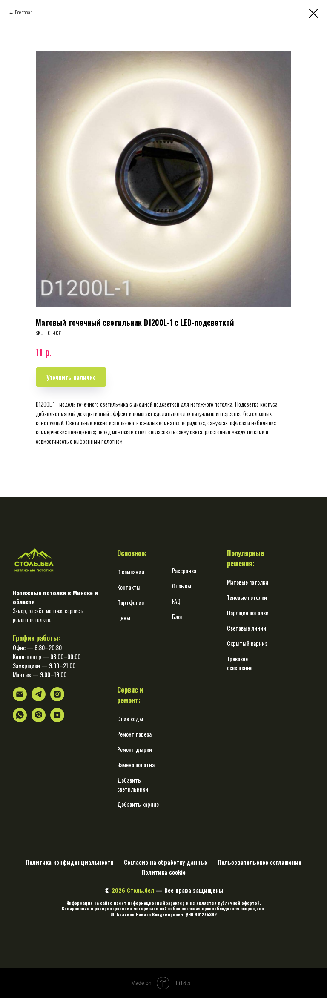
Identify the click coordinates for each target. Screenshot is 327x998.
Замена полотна (136, 764)
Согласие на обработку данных (165, 861)
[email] (20, 699)
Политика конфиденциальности (70, 861)
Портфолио (130, 602)
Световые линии (246, 627)
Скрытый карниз (247, 643)
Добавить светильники (132, 784)
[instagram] (57, 699)
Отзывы (181, 585)
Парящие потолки (248, 612)
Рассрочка (184, 570)
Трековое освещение (239, 663)
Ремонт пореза (134, 733)
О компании (130, 571)
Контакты (129, 586)
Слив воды (130, 718)
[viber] (39, 719)
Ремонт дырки (134, 749)
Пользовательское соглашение (259, 861)
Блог (177, 616)
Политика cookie (163, 871)
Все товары (25, 12)
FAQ (176, 601)
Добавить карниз (138, 804)
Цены (123, 617)
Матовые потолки (247, 581)
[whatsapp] (20, 719)
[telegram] (39, 699)
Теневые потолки (247, 597)
